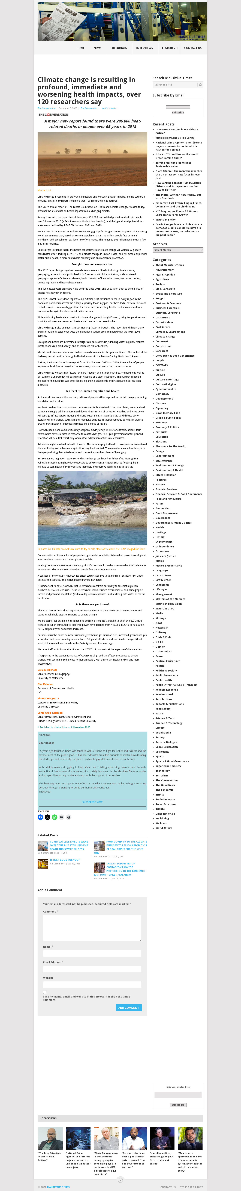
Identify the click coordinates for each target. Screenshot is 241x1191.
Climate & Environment (170, 331)
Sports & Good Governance (172, 761)
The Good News (165, 785)
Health (160, 527)
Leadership (162, 584)
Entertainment (165, 455)
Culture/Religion (166, 384)
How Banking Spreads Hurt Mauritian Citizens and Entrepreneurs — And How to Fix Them (178, 186)
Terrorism (162, 775)
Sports (160, 756)
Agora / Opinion (165, 274)
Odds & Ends (163, 637)
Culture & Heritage (167, 379)
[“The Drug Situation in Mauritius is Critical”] (50, 1138)
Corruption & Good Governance (175, 355)
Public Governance (167, 675)
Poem (159, 656)
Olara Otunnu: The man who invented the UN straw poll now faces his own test (179, 175)
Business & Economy (168, 303)
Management (164, 594)
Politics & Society (166, 670)
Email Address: (53, 962)
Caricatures (163, 317)
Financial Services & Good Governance (179, 494)
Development (164, 398)
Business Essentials (167, 308)
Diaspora (161, 403)
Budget (160, 298)
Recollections (164, 699)
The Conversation (46, 108)
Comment (162, 341)
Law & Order (163, 580)
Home (81, 48)
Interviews (144, 48)
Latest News (163, 575)
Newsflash (162, 627)
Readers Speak (165, 694)
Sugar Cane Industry (168, 766)
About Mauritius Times (170, 265)
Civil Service (163, 327)
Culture (160, 370)
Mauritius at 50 (165, 608)
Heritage (161, 532)
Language (162, 570)
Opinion (160, 646)
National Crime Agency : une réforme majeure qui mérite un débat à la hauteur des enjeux (179, 146)
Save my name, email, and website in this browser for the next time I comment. (86, 998)
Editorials (119, 48)
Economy (161, 422)
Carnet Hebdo (164, 322)
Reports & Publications (170, 704)
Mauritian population (169, 603)
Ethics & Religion (166, 475)
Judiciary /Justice (166, 556)
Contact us (193, 48)
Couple (160, 360)
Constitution (163, 346)
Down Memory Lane (168, 413)
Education (162, 436)
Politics (160, 665)
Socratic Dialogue (166, 742)
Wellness (161, 823)
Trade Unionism (165, 799)
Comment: (50, 911)
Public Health (164, 680)
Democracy (162, 393)
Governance (163, 518)
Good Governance (167, 513)
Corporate (162, 351)
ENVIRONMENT (165, 460)
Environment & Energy (170, 465)
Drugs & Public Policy (168, 417)
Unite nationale (165, 813)
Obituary (161, 632)
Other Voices (164, 651)
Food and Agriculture (169, 498)
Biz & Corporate (165, 289)
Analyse (160, 284)
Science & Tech (165, 718)
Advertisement (165, 269)
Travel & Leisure (166, 804)
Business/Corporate (168, 312)
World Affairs (164, 828)
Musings (161, 618)
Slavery (160, 727)
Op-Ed (159, 642)
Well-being (162, 818)
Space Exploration (167, 747)
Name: (48, 946)
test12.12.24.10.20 (191, 1187)
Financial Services (166, 489)
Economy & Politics (167, 427)
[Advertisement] (98, 63)
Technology (163, 770)
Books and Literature (169, 293)
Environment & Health (169, 470)
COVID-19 (162, 365)
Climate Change (165, 336)
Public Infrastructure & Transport (176, 684)
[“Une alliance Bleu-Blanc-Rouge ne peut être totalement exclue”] (162, 1138)
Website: (48, 977)
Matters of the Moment (170, 599)
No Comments (109, 108)
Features (168, 48)
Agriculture (163, 279)
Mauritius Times (58, 1187)
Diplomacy (162, 408)
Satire (159, 713)
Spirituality (162, 751)
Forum (160, 503)
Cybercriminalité (166, 389)
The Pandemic (164, 789)
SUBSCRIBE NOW (92, 802)
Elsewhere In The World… (172, 446)
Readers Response (167, 689)
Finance (160, 484)
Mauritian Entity (166, 219)
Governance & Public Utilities (174, 522)
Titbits (160, 794)
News (97, 48)
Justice (160, 560)
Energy (160, 451)
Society (160, 737)
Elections (161, 441)
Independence (165, 546)
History (160, 537)
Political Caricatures (168, 661)
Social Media (163, 732)
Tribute (160, 809)
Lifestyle (161, 589)
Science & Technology (169, 723)
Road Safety (163, 708)
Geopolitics (163, 508)
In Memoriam (164, 541)
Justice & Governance (169, 565)
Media (159, 613)
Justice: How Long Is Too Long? (175, 137)
